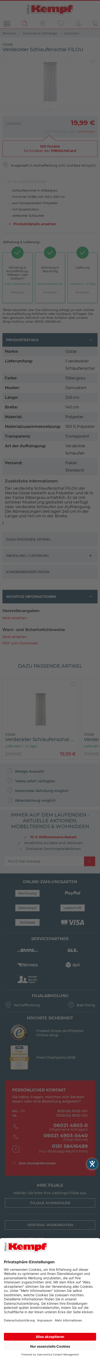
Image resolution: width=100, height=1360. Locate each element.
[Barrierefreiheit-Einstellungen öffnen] (92, 1164)
